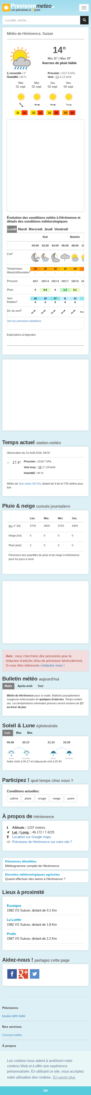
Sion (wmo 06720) (30, 483)
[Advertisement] (45, 165)
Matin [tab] (8, 686)
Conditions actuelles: (23, 791)
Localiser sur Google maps (31, 837)
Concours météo (12, 1035)
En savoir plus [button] (64, 1077)
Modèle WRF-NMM (13, 1016)
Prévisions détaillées (32, 864)
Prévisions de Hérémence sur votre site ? (42, 842)
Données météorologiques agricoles (35, 877)
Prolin (32, 936)
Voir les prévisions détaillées (24, 321)
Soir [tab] (41, 686)
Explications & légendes (21, 334)
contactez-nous (51, 665)
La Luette (32, 922)
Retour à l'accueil (28, 7)
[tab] (12, 229)
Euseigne (32, 908)
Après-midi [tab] (24, 686)
